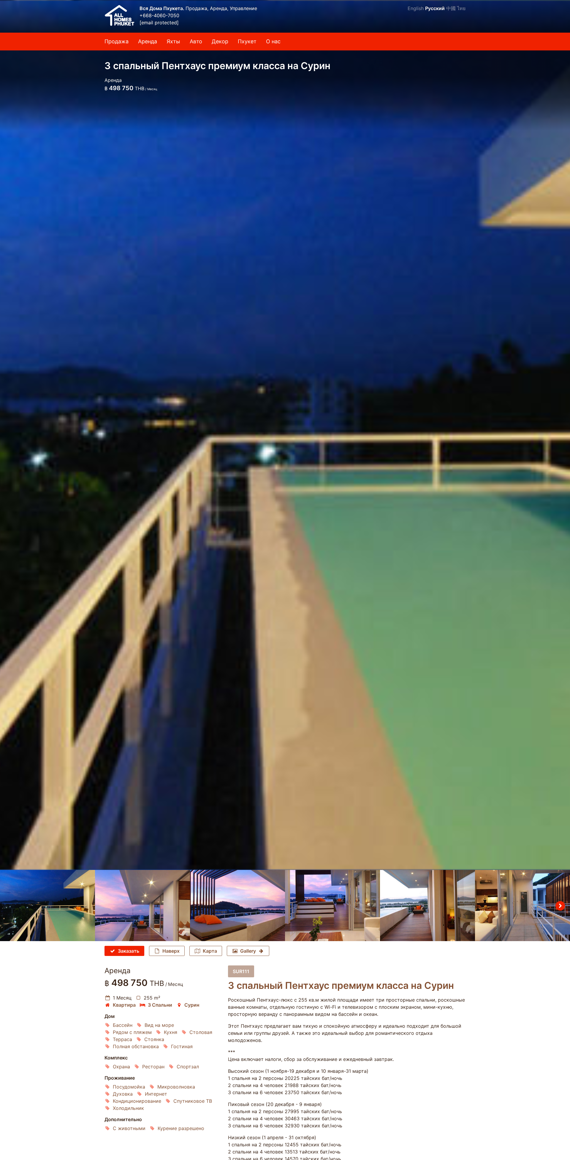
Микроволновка (176, 1087)
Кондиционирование (137, 1101)
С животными (129, 1128)
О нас (273, 41)
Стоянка (154, 1039)
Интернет (156, 1094)
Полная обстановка (136, 1046)
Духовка (123, 1094)
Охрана (121, 1067)
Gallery (248, 951)
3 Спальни (160, 1005)
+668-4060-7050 (159, 15)
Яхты (173, 41)
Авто (196, 41)
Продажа (116, 41)
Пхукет (247, 41)
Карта (210, 951)
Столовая (200, 1032)
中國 (451, 8)
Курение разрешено (181, 1128)
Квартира (124, 1005)
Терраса (122, 1039)
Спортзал (188, 1067)
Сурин (191, 1005)
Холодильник (128, 1108)
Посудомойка (129, 1087)
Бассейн (122, 1025)
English (416, 8)
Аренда (147, 41)
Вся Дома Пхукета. (163, 8)
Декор (220, 41)
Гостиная (182, 1046)
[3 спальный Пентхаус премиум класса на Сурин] (285, 435)
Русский (435, 8)
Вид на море (159, 1025)
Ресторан (153, 1067)
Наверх (171, 951)
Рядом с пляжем (132, 1032)
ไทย (461, 8)
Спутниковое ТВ (192, 1101)
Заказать (128, 951)
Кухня (170, 1032)
